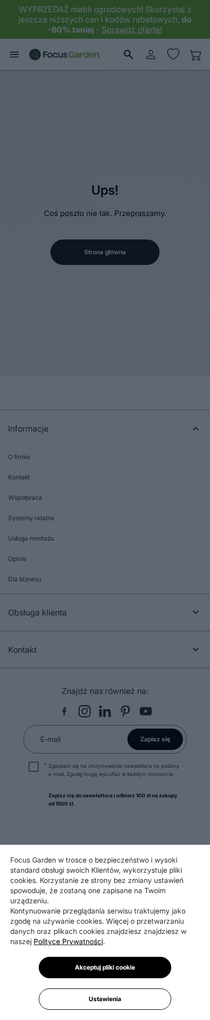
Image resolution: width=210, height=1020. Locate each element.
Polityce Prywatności (68, 941)
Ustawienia (105, 999)
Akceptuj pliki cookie (105, 967)
